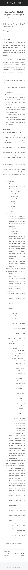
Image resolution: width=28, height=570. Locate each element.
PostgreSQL (9, 24)
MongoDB (16, 24)
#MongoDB (13, 543)
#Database (7, 543)
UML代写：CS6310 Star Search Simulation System (19, 555)
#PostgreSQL (20, 543)
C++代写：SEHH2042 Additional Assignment (7, 554)
